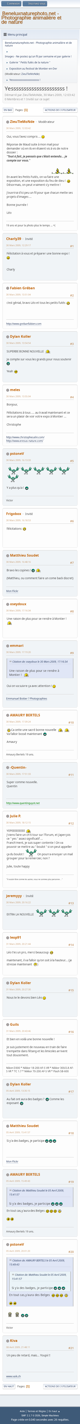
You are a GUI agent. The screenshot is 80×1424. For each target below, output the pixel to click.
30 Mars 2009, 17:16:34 (18, 610)
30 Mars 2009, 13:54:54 (18, 343)
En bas (8, 110)
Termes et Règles (37, 1411)
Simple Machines (50, 1415)
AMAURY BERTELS (25, 715)
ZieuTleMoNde (30, 74)
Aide (22, 1411)
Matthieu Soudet (24, 555)
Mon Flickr (12, 591)
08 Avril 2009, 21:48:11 (18, 1347)
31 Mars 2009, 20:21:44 (18, 943)
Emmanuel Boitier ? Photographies (26, 698)
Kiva (13, 1340)
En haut (9, 1386)
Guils (14, 1024)
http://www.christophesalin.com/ (25, 437)
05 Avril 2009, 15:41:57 (18, 1132)
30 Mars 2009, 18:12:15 (18, 822)
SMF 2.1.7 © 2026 (30, 1415)
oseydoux (18, 604)
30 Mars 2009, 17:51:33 (18, 773)
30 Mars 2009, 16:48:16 (18, 561)
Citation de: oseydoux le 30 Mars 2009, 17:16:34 (40, 661)
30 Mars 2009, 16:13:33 (18, 460)
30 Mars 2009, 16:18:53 (18, 520)
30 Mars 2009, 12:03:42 (18, 128)
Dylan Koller (20, 336)
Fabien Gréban (22, 288)
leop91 (15, 937)
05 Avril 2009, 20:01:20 (18, 1250)
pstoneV (17, 453)
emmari (16, 645)
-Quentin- (18, 767)
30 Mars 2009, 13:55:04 (18, 396)
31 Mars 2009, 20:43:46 (18, 1031)
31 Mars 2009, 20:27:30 (18, 989)
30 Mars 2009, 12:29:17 (18, 245)
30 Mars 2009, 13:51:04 (18, 294)
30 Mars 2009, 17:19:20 (18, 652)
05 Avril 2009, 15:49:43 (18, 1181)
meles (15, 389)
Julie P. (15, 816)
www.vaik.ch (13, 1376)
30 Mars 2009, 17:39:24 (18, 721)
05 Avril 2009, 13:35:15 (18, 1090)
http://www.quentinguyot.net (23, 803)
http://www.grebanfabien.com (23, 324)
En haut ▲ (54, 1411)
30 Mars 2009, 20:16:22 (18, 902)
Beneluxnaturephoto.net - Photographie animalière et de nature (31, 17)
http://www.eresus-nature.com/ (24, 441)
